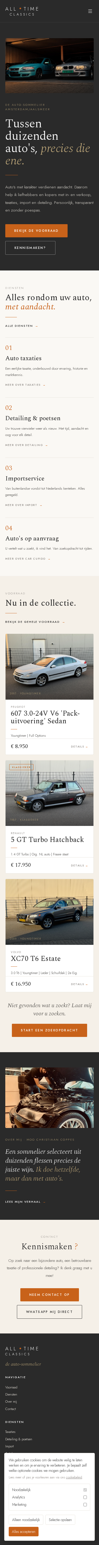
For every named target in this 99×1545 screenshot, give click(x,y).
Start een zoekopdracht (49, 1030)
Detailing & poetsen (18, 1439)
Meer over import (21, 505)
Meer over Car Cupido (25, 559)
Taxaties (10, 1431)
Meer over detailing (24, 445)
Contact (10, 1408)
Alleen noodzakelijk (26, 1519)
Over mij (11, 1401)
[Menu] (90, 11)
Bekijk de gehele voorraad (32, 622)
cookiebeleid (74, 1477)
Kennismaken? (30, 247)
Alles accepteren (23, 1531)
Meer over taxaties (23, 385)
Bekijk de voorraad (36, 230)
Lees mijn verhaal (23, 1202)
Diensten (11, 1394)
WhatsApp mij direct (49, 1312)
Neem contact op (49, 1294)
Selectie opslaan (60, 1519)
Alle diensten (19, 326)
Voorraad (11, 1387)
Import (9, 1446)
